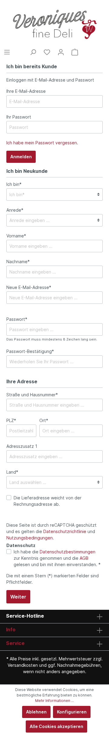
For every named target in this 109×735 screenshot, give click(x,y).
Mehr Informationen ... (54, 700)
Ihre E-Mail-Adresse (26, 91)
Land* (12, 472)
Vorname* (16, 235)
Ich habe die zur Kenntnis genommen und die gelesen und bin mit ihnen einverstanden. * (57, 558)
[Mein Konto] (61, 52)
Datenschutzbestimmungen (67, 551)
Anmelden (21, 156)
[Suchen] (33, 52)
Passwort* (16, 319)
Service (15, 643)
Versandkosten (23, 665)
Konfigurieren (72, 711)
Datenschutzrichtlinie (64, 531)
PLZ (11, 420)
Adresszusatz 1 (21, 446)
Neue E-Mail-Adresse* (28, 287)
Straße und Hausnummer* (32, 394)
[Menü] (7, 52)
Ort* (43, 420)
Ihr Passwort (18, 116)
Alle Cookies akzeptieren (56, 726)
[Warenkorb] (75, 52)
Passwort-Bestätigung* (30, 351)
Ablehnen (36, 711)
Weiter (18, 597)
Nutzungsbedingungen (29, 537)
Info (10, 629)
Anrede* (14, 210)
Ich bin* (13, 184)
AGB (84, 558)
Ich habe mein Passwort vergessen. (42, 142)
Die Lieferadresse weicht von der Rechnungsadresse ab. (47, 501)
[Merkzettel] (47, 52)
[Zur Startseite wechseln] (54, 24)
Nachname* (18, 261)
